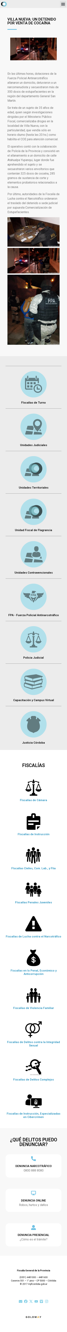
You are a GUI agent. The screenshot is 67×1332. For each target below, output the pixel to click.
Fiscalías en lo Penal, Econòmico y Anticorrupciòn (34, 972)
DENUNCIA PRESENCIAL (33, 1235)
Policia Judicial (33, 657)
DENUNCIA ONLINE (33, 1200)
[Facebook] (26, 1301)
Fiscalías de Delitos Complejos (33, 1079)
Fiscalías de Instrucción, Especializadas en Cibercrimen (33, 1115)
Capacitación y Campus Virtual (33, 700)
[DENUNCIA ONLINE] (33, 1193)
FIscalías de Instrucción (34, 834)
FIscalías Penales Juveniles (33, 902)
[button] (63, 4)
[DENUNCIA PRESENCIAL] (33, 1227)
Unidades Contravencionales (34, 572)
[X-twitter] (31, 1301)
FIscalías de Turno (33, 402)
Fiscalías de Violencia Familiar (33, 1008)
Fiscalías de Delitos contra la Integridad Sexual (33, 1043)
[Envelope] (20, 1301)
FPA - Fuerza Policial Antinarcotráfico (33, 615)
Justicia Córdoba (33, 742)
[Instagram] (46, 1301)
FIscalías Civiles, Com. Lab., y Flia (33, 868)
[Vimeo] (41, 1301)
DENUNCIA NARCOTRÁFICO (33, 1166)
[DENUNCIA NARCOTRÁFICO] (33, 1158)
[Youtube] (36, 1301)
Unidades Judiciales (33, 445)
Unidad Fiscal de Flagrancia (33, 530)
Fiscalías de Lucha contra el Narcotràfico (33, 936)
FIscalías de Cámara (33, 800)
